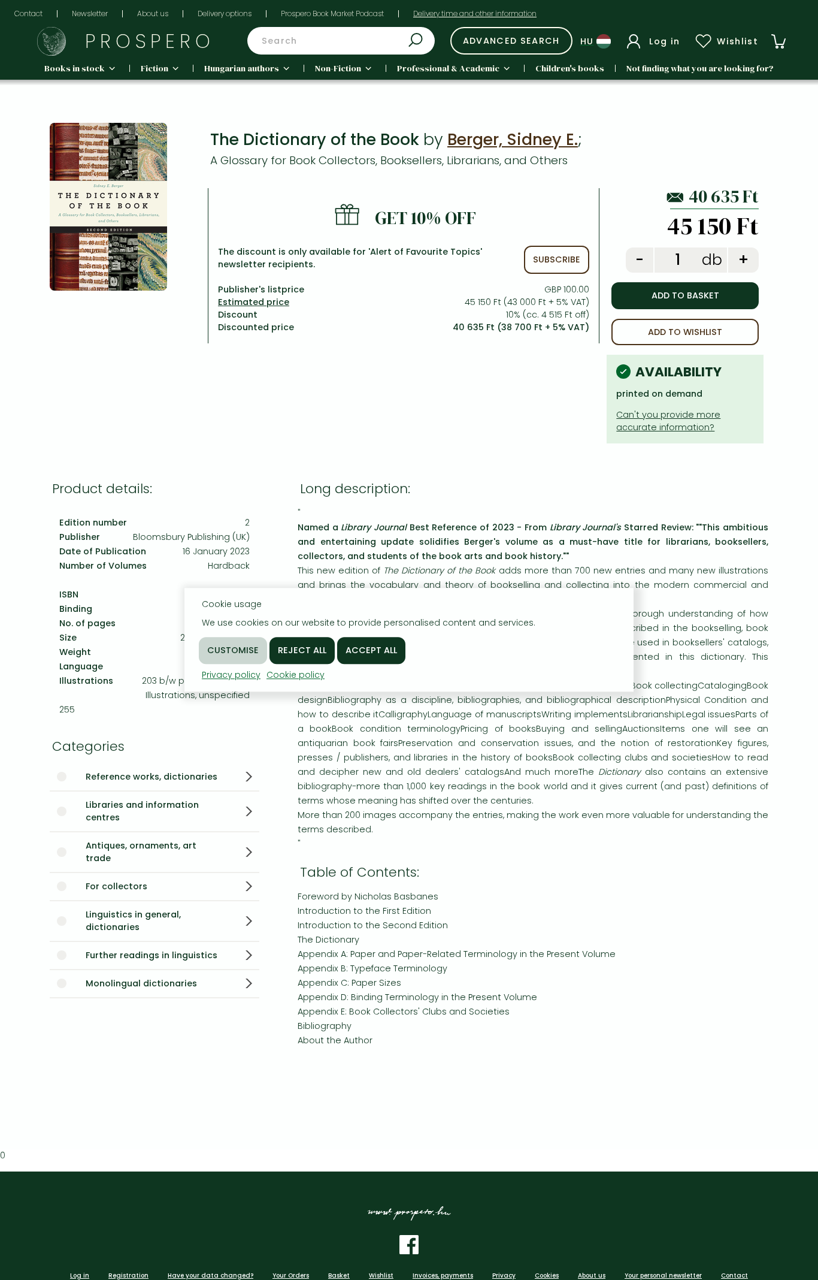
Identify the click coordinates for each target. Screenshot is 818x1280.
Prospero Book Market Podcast (332, 13)
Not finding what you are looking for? (700, 68)
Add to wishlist (685, 332)
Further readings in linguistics (151, 955)
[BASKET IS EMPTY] (778, 41)
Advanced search (511, 41)
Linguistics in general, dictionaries (133, 920)
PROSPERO (150, 41)
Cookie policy (295, 675)
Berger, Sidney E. (512, 139)
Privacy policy (231, 675)
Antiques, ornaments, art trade (141, 852)
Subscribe (556, 259)
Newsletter (90, 13)
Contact (28, 13)
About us (152, 13)
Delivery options (225, 13)
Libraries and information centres (142, 811)
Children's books (569, 68)
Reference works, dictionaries (151, 777)
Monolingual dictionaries (141, 983)
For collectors (116, 886)
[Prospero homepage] (51, 41)
